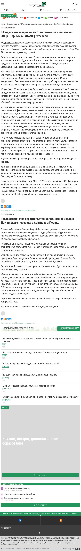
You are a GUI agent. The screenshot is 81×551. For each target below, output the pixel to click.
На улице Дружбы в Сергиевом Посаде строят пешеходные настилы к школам (37, 340)
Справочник (47, 10)
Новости (28, 10)
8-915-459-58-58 (4, 528)
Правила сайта (45, 549)
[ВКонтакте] (2, 206)
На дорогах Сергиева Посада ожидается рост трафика (29, 374)
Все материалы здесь (40, 475)
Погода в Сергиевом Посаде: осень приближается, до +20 (31, 363)
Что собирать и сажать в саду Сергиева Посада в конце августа (34, 352)
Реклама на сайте (20, 549)
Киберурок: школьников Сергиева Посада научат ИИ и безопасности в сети (40, 397)
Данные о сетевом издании (8, 549)
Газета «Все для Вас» (70, 10)
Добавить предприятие (40, 505)
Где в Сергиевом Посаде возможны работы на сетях (28, 385)
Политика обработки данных (33, 549)
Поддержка (66, 549)
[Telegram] (7, 206)
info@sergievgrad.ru (6, 527)
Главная (10, 10)
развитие (72, 549)
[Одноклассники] (5, 206)
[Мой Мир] (10, 206)
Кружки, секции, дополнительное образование (30, 441)
